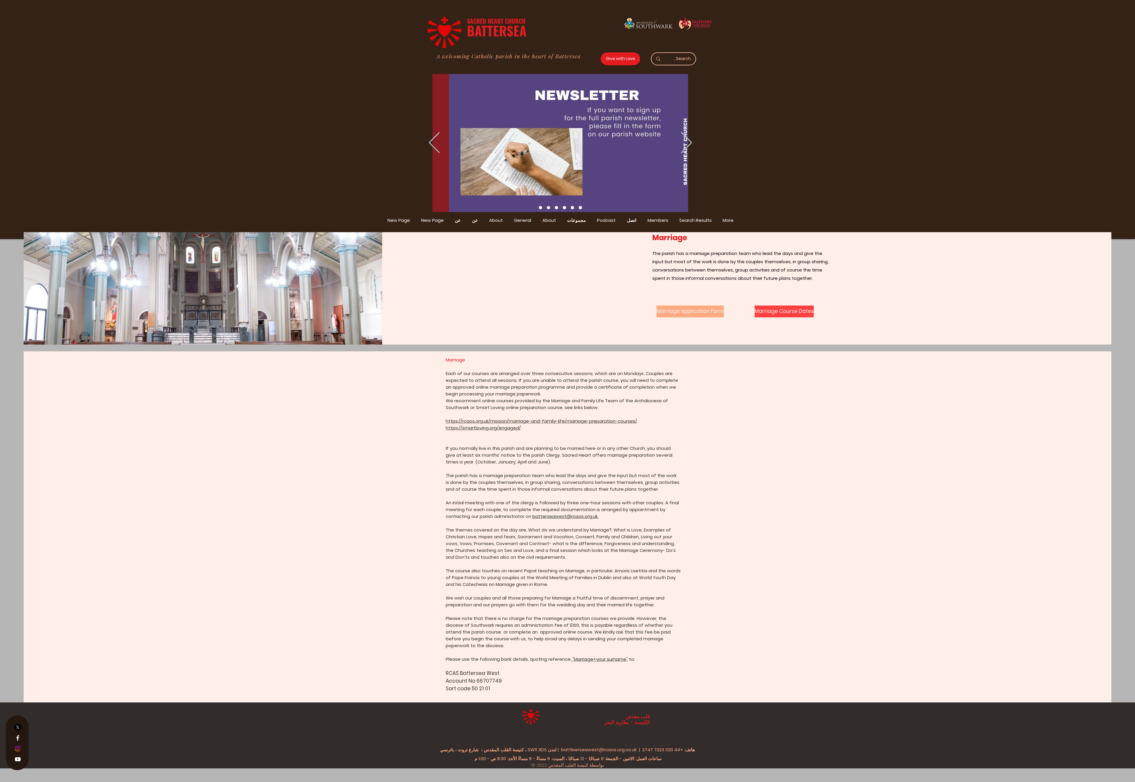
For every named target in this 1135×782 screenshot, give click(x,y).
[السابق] (434, 143)
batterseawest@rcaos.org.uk (565, 516)
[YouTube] (17, 759)
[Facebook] (17, 737)
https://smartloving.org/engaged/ (483, 428)
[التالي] (686, 143)
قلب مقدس (637, 716)
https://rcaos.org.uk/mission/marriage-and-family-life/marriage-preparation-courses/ (541, 421)
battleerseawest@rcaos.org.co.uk (599, 750)
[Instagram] (17, 748)
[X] (17, 727)
